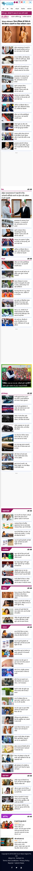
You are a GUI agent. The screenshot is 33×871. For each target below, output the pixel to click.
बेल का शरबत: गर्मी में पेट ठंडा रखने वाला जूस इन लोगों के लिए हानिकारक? (22, 807)
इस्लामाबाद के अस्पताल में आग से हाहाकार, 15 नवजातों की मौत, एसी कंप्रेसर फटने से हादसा (21, 79)
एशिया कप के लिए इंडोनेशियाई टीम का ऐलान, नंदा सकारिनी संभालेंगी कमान (21, 116)
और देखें (29, 189)
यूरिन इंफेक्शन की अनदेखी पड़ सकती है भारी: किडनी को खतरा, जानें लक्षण (22, 767)
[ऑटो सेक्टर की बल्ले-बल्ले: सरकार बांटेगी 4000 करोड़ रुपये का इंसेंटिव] (7, 457)
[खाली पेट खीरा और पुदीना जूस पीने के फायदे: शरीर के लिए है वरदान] (7, 691)
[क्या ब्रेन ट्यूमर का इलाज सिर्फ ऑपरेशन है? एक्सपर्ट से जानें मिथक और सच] (7, 711)
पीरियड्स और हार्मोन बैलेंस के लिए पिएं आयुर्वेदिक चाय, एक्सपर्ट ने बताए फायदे (22, 719)
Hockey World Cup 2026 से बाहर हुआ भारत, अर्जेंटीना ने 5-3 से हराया (22, 292)
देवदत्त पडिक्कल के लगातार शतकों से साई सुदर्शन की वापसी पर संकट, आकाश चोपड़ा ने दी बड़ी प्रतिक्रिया (21, 284)
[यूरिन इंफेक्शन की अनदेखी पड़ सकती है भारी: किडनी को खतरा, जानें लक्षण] (7, 768)
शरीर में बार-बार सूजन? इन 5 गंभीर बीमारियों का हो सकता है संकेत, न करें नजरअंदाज (21, 681)
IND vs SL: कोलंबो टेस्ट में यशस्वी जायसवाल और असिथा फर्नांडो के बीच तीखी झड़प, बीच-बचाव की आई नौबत (22, 312)
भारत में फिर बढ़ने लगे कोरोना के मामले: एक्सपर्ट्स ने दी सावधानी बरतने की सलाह (22, 652)
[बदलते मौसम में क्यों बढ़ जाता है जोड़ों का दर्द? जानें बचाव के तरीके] (7, 730)
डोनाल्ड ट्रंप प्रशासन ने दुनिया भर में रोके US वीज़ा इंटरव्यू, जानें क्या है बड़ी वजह (22, 97)
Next (29, 382)
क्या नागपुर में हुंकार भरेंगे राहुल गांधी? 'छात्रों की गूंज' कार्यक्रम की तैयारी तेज (21, 564)
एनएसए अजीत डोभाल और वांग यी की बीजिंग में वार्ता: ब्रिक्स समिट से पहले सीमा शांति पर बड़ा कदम (22, 136)
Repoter (11, 863)
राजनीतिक (5, 549)
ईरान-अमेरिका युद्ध (16, 17)
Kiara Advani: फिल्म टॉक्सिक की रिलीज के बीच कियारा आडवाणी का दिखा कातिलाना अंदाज (16, 22)
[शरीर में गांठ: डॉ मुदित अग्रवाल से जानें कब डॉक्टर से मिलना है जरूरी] (7, 672)
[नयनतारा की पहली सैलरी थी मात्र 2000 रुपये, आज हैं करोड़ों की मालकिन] (7, 611)
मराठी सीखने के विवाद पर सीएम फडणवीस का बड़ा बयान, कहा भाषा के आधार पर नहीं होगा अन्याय (22, 580)
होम (3, 9)
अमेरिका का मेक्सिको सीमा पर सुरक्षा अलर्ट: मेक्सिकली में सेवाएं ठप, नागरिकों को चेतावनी (22, 106)
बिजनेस (23, 9)
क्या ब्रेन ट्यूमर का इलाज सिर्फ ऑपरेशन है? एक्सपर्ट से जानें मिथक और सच (21, 709)
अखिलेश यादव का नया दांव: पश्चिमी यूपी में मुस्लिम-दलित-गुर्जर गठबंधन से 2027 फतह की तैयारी (22, 572)
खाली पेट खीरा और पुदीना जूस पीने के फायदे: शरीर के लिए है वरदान (21, 690)
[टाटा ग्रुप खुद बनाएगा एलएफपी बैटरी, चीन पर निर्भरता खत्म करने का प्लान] (7, 447)
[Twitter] (24, 2)
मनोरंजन (29, 9)
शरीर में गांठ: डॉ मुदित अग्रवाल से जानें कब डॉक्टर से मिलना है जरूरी (21, 671)
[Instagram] (27, 2)
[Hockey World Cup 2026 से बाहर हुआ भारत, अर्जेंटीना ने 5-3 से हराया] (7, 293)
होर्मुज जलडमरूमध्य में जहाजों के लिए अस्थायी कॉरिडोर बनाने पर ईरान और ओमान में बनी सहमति (22, 49)
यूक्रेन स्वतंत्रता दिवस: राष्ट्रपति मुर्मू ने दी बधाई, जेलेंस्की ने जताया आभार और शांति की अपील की (21, 88)
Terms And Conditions (11, 861)
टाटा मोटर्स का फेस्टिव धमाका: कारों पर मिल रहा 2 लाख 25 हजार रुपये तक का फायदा (21, 436)
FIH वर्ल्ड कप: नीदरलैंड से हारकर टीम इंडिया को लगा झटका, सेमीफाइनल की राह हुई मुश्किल (21, 322)
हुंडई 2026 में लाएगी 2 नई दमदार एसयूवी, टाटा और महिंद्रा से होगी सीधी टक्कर (22, 465)
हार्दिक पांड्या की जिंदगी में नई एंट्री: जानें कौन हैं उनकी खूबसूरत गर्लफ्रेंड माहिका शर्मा (22, 781)
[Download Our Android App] (15, 2)
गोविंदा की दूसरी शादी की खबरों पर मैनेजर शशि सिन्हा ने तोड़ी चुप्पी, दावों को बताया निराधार (21, 619)
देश (7, 9)
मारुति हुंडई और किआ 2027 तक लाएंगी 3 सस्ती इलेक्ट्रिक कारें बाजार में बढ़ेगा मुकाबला (21, 398)
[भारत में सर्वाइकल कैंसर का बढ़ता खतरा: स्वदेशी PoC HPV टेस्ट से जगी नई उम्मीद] (7, 701)
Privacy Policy (24, 861)
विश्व (12, 9)
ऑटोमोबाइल (4, 393)
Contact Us (20, 858)
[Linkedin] (30, 2)
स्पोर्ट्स (17, 9)
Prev (4, 382)
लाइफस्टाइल (6, 511)
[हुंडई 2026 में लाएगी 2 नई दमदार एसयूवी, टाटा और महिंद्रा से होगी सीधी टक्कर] (7, 466)
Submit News (19, 863)
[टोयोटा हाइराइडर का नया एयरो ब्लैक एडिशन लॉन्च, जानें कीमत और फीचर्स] (7, 428)
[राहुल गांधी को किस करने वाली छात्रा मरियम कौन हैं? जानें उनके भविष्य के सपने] (7, 556)
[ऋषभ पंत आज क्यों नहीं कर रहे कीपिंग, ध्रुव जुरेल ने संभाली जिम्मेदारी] (7, 274)
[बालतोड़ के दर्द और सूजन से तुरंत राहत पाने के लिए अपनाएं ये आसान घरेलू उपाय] (7, 663)
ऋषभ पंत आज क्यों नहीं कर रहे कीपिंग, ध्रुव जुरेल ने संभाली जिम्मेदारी (21, 273)
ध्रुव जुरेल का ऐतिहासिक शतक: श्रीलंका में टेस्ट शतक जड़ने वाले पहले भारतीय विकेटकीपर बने (22, 303)
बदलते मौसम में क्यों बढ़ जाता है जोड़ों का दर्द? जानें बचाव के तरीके (21, 729)
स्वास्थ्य (5, 627)
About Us (11, 858)
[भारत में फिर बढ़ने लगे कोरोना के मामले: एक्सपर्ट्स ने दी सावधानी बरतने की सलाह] (7, 653)
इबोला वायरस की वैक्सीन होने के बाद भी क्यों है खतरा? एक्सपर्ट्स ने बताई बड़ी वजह (22, 748)
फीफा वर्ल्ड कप (27, 17)
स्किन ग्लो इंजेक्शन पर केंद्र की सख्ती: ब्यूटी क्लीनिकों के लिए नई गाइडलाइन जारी (22, 757)
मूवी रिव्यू (5, 816)
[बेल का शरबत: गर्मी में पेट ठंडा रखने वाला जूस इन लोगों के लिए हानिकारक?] (7, 807)
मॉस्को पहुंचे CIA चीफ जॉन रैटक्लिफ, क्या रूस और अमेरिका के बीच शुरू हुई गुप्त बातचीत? (22, 126)
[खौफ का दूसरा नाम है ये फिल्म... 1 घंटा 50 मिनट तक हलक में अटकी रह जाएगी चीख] (7, 790)
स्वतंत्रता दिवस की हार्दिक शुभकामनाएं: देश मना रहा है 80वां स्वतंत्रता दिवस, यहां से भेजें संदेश (22, 525)
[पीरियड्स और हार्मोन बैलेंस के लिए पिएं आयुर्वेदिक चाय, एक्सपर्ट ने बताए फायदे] (7, 720)
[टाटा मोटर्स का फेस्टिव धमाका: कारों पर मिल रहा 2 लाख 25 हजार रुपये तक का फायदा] (7, 438)
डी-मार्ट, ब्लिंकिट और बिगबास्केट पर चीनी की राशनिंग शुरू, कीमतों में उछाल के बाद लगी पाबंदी (22, 59)
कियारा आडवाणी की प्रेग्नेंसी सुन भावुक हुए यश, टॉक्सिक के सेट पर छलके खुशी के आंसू (22, 602)
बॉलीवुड (5, 588)
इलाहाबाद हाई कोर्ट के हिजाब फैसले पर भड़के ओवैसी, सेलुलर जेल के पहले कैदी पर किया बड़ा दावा (21, 146)
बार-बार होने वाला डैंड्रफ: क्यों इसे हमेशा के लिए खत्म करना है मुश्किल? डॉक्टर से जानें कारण (22, 516)
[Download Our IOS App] (17, 2)
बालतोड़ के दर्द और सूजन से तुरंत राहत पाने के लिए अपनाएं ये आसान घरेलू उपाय (22, 662)
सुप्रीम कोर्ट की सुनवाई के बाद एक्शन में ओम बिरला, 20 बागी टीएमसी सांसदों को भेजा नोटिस (21, 68)
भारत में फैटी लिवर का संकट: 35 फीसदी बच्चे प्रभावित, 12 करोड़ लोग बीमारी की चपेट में (22, 533)
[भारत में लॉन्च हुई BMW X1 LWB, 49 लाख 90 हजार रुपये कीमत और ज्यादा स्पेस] (7, 409)
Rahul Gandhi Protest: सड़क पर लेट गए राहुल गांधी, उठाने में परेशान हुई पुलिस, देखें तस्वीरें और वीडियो (21, 799)
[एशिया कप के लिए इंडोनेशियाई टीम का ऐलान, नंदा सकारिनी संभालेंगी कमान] (7, 117)
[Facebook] (19, 2)
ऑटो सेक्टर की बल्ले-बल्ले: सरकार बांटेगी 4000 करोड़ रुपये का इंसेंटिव (21, 456)
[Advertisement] (16, 169)
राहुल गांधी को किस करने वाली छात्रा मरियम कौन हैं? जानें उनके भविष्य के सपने (22, 555)
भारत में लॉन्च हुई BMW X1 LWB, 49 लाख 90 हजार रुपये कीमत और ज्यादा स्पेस (21, 408)
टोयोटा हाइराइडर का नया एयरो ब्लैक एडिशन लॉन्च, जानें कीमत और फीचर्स (21, 427)
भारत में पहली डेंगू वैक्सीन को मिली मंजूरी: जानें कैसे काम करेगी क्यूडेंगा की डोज (22, 542)
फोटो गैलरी (5, 776)
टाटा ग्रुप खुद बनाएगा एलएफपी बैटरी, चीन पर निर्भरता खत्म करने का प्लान (22, 446)
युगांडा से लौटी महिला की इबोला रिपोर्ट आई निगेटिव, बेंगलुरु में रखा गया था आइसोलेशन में (22, 738)
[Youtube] (22, 2)
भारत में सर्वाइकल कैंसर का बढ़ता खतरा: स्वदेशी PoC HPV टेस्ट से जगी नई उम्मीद (22, 700)
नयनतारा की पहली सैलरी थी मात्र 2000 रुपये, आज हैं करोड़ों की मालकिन (22, 611)
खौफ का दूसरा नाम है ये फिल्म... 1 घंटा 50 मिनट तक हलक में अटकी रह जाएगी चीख (22, 790)
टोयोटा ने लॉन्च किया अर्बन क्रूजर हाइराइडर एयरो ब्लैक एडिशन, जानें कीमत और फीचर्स (21, 417)
